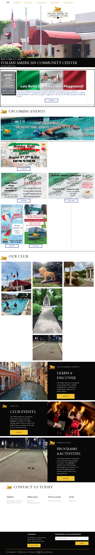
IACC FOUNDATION (55, 2)
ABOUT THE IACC (28, 2)
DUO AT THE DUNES (68, 2)
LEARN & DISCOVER (41, 2)
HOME (8, 2)
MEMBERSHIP (17, 2)
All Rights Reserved (23, 552)
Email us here (72, 501)
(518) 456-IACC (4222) (54, 501)
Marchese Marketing (46, 552)
